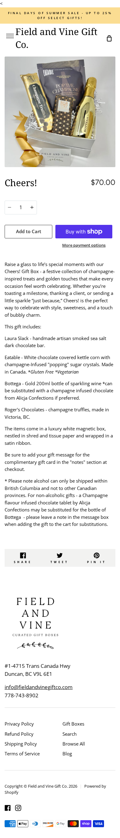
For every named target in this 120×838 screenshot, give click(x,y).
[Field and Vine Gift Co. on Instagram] (18, 808)
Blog (67, 753)
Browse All (73, 744)
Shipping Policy (21, 744)
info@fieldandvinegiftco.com (39, 687)
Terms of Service (22, 753)
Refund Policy (19, 734)
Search (69, 734)
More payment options (84, 245)
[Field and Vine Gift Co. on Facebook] (8, 808)
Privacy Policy (19, 724)
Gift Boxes (73, 724)
